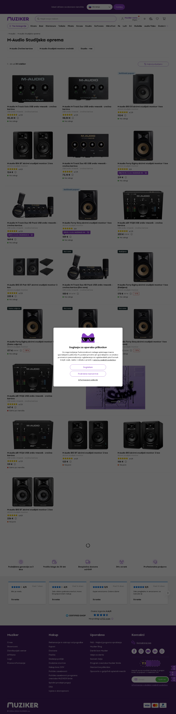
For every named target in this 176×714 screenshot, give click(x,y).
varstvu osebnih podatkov (104, 359)
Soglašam (88, 367)
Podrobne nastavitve (88, 373)
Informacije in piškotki (88, 380)
